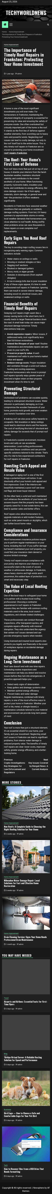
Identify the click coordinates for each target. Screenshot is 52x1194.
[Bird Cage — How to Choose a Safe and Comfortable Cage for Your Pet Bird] (26, 1088)
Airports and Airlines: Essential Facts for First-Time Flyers (25, 1003)
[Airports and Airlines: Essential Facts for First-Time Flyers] (26, 976)
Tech (6, 1165)
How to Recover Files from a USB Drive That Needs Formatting (24, 1170)
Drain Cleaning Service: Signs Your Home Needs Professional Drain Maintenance (25, 938)
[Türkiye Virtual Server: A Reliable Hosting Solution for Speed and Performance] (26, 1032)
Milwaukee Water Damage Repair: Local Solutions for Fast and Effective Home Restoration (22, 883)
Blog (5, 1054)
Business (7, 1110)
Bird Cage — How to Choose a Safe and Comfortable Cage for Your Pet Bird (22, 1115)
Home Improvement (11, 45)
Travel (6, 998)
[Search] (48, 24)
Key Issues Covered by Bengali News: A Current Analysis (38, 764)
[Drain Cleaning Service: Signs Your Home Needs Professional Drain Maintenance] (26, 913)
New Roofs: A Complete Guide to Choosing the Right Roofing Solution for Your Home (24, 828)
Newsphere (38, 1188)
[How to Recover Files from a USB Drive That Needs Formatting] (26, 1144)
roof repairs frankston (15, 153)
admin (19, 74)
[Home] (5, 25)
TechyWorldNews (26, 13)
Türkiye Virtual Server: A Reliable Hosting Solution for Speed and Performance (23, 1059)
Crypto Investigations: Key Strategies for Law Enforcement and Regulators (14, 766)
